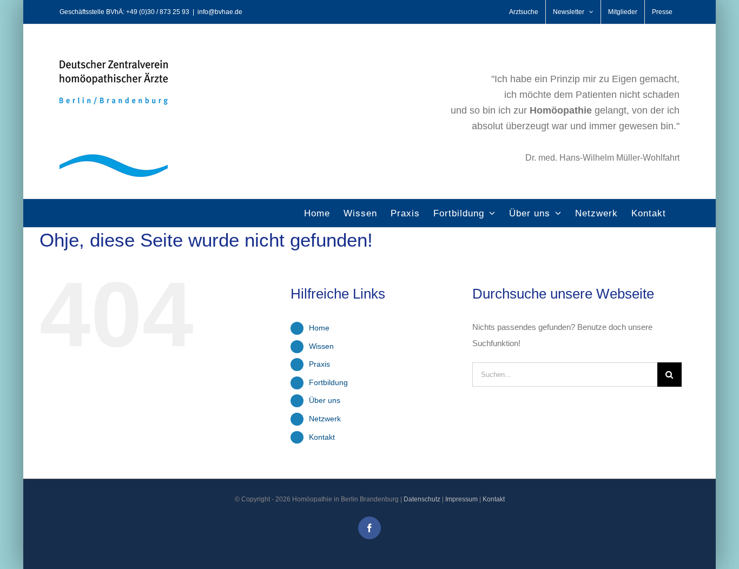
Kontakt (322, 437)
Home (319, 327)
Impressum (461, 499)
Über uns (324, 400)
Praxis (319, 364)
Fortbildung (328, 382)
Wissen (321, 346)
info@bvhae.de (219, 12)
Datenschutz (422, 499)
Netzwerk (325, 418)
